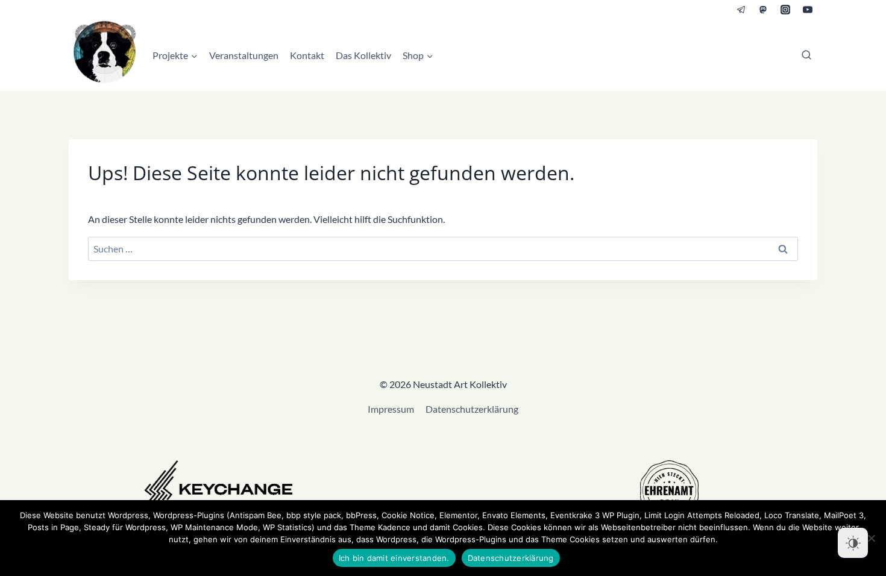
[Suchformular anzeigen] (806, 55)
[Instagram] (785, 9)
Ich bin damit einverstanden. (394, 558)
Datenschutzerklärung (472, 409)
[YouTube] (807, 9)
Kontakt (307, 55)
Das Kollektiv (363, 55)
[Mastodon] (763, 9)
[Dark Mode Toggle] (853, 543)
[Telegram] (741, 9)
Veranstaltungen (243, 55)
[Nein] (871, 538)
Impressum (391, 409)
